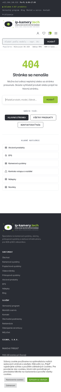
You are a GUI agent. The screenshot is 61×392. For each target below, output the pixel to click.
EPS (10, 155)
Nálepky (12, 179)
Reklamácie (7, 323)
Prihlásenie (7, 14)
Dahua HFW (37, 47)
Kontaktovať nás (30, 124)
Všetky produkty (43, 117)
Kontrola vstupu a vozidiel (20, 171)
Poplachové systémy (11, 266)
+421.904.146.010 (10, 2)
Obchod (5, 257)
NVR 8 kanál (50, 47)
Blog (23, 10)
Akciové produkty (16, 147)
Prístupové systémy (11, 275)
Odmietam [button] (10, 385)
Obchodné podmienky (12, 319)
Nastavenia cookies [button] (14, 379)
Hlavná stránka (17, 117)
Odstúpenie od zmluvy (12, 328)
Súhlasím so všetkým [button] (38, 379)
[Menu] (56, 33)
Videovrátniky (8, 271)
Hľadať (51, 41)
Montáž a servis (34, 10)
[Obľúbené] (44, 33)
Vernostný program (10, 10)
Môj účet (6, 332)
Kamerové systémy (17, 163)
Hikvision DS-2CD (22, 47)
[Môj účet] (38, 33)
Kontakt (46, 10)
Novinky (12, 187)
